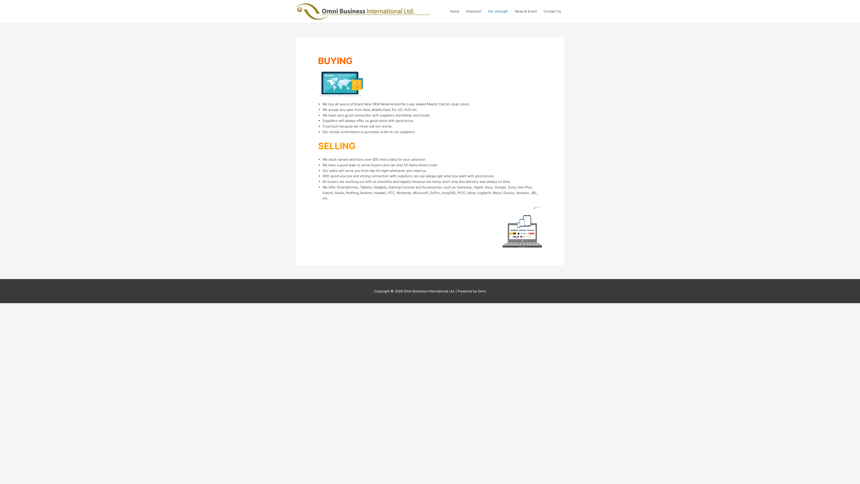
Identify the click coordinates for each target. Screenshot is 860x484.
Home (454, 11)
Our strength (498, 11)
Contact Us (552, 11)
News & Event (526, 11)
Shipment (473, 11)
